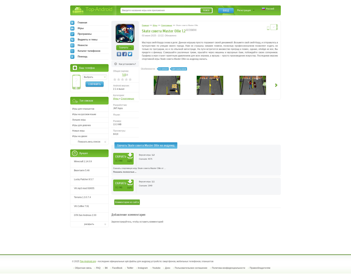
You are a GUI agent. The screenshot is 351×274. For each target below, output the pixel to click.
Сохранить (94, 84)
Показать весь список (89, 141)
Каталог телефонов (89, 51)
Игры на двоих (79, 136)
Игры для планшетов (83, 109)
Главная (82, 22)
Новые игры (78, 131)
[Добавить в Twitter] (130, 54)
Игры (116, 98)
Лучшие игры (79, 120)
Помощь (83, 56)
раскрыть (89, 224)
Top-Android (93, 10)
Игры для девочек (81, 125)
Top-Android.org (88, 261)
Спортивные (127, 98)
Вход (226, 10)
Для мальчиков (179, 69)
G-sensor (163, 69)
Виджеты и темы (87, 39)
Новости (83, 45)
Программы (85, 34)
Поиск (206, 10)
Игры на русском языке (84, 114)
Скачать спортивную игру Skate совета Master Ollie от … (139, 170)
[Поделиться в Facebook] (124, 54)
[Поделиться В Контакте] (119, 54)
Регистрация (244, 10)
